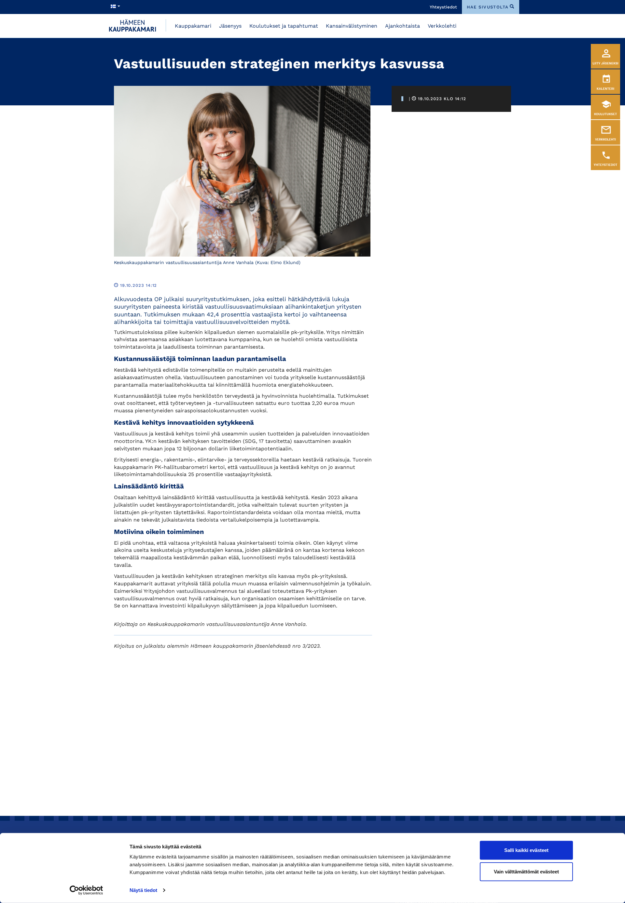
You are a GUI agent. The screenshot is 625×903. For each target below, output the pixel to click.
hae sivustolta (488, 7)
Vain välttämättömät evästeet (526, 871)
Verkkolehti (442, 26)
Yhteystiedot (443, 7)
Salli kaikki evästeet (526, 850)
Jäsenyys (230, 26)
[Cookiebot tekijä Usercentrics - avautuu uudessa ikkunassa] (86, 890)
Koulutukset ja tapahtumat (283, 26)
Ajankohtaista (402, 26)
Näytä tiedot (143, 890)
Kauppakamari (193, 26)
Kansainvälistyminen (351, 26)
